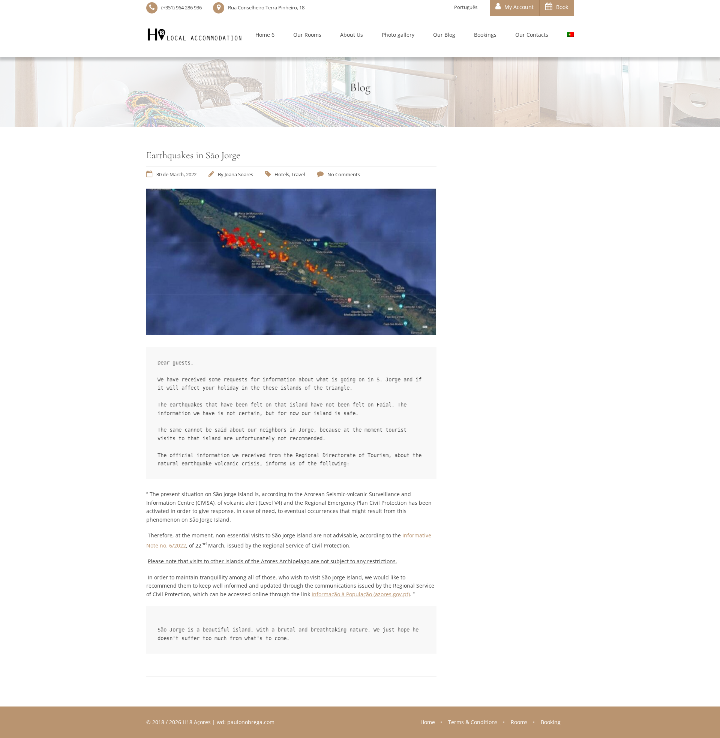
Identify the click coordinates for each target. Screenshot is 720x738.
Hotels (281, 174)
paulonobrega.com (250, 722)
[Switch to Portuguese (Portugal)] (566, 36)
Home (427, 722)
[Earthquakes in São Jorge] (291, 333)
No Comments (343, 174)
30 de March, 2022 (176, 174)
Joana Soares (239, 174)
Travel (298, 174)
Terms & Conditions (473, 722)
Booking (551, 722)
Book (562, 6)
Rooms (519, 722)
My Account (519, 6)
